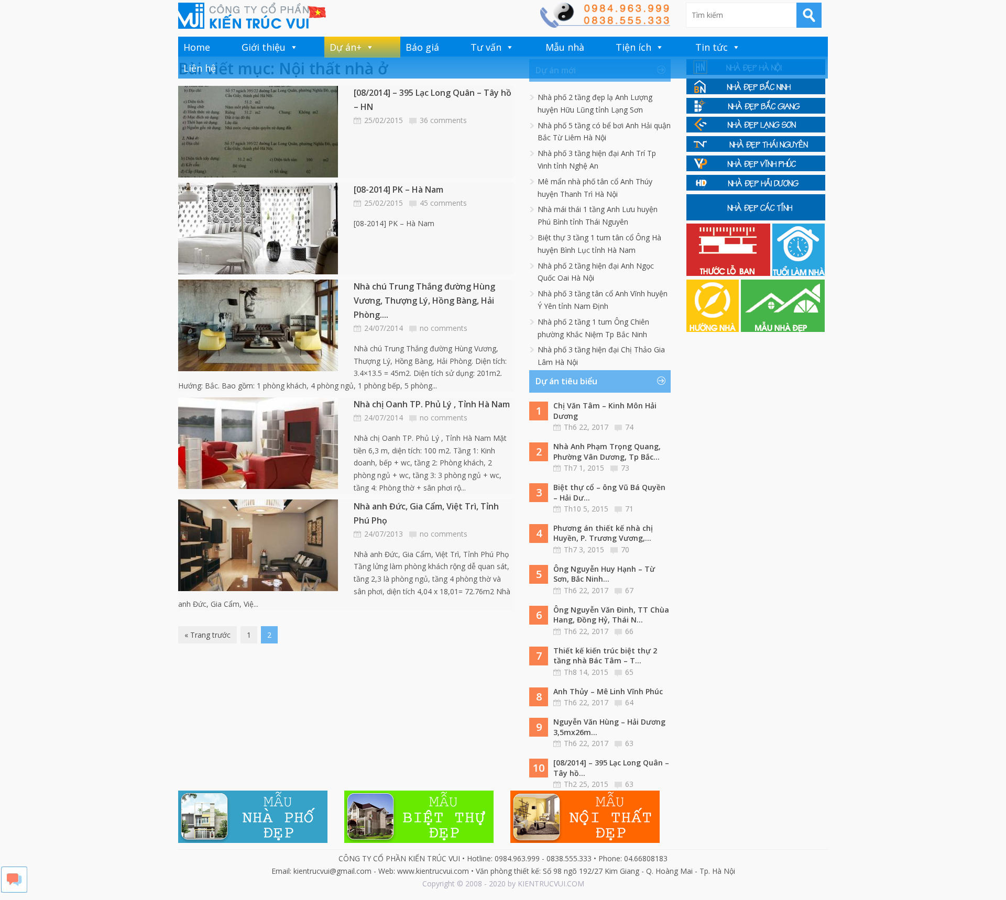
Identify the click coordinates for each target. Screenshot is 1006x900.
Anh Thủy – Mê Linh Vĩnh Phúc (608, 691)
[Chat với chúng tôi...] (14, 890)
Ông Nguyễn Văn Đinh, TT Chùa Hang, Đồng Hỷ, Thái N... (611, 615)
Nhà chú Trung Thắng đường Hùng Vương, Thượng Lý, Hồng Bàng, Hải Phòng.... (424, 300)
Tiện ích (633, 47)
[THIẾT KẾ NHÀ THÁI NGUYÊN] (755, 149)
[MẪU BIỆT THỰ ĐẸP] (419, 840)
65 (629, 672)
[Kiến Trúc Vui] (252, 16)
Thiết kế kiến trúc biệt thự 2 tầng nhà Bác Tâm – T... (605, 656)
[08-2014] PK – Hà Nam (398, 189)
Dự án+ (346, 47)
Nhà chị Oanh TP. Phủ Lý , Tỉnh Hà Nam (432, 404)
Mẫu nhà (564, 47)
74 (629, 427)
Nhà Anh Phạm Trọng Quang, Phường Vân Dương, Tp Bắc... (607, 451)
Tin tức (711, 47)
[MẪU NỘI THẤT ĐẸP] (585, 840)
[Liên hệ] (604, 25)
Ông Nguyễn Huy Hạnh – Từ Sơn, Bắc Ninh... (604, 574)
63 (629, 743)
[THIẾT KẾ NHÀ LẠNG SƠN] (755, 130)
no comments (443, 328)
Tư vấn (486, 47)
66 (629, 631)
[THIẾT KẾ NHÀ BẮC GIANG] (755, 111)
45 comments (443, 203)
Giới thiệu (264, 47)
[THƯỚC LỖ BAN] (729, 273)
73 (625, 468)
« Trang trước (207, 635)
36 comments (443, 120)
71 (629, 509)
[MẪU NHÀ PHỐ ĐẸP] (252, 840)
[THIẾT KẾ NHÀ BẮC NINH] (755, 91)
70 (625, 549)
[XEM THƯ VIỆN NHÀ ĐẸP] (783, 329)
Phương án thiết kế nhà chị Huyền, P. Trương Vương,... (603, 533)
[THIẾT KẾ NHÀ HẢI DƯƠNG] (755, 188)
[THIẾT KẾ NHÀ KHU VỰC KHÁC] (755, 218)
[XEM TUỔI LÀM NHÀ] (798, 273)
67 (629, 590)
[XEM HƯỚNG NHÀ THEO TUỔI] (713, 329)
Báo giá (422, 47)
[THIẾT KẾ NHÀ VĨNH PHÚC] (755, 168)
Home (196, 47)
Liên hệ (199, 68)
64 (629, 702)
